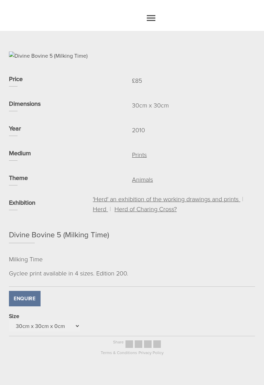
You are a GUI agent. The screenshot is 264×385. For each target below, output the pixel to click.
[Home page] (124, 18)
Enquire (25, 298)
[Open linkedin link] (157, 344)
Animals (142, 179)
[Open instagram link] (138, 344)
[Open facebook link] (129, 344)
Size (14, 316)
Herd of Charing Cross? (145, 209)
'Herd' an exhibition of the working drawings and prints (166, 199)
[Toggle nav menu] (151, 18)
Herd (100, 209)
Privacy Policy (151, 352)
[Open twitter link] (148, 344)
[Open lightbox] (132, 56)
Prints (139, 154)
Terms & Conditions (119, 352)
